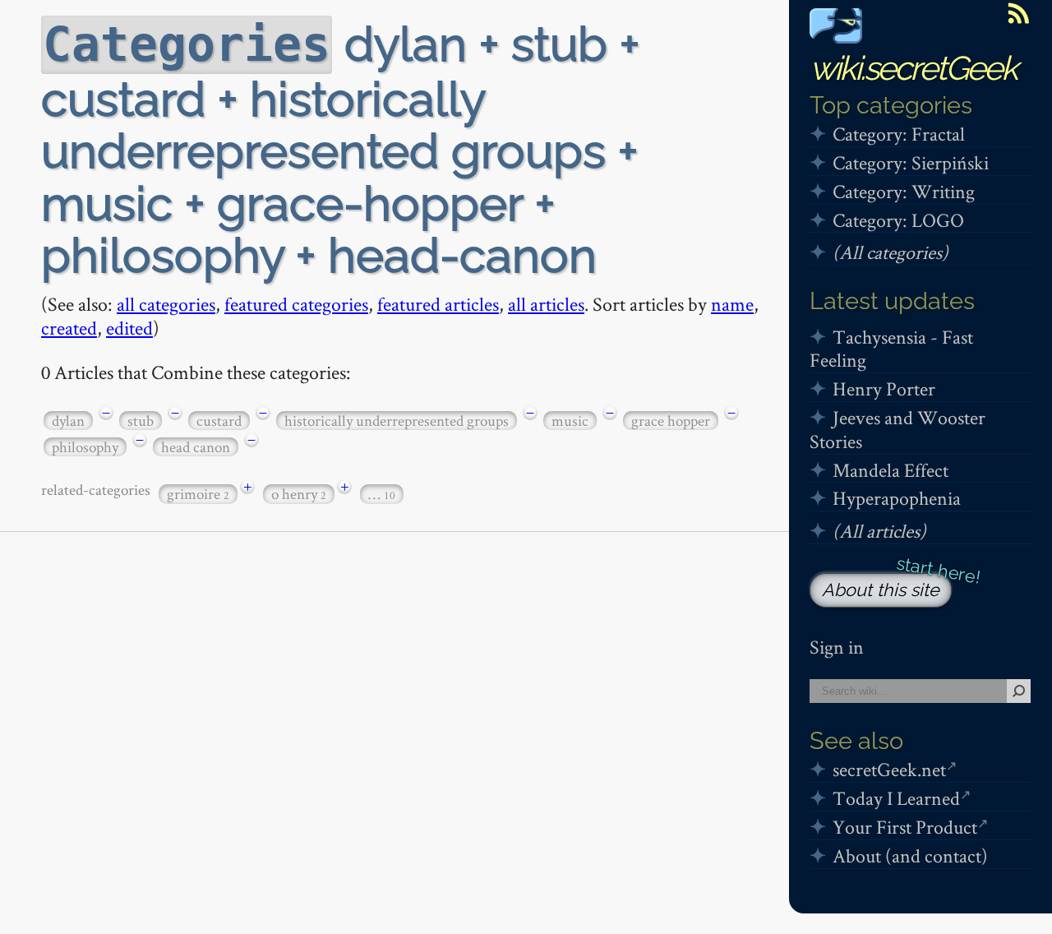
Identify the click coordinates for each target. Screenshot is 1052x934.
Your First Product (905, 826)
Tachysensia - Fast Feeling (891, 348)
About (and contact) (910, 855)
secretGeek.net (889, 769)
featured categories (296, 304)
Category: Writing (904, 191)
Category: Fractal (899, 133)
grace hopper (670, 420)
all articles (546, 304)
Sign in (837, 646)
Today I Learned (896, 798)
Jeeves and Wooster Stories (897, 429)
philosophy (85, 446)
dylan (68, 420)
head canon (195, 446)
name (732, 304)
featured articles (438, 304)
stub (140, 420)
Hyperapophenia (897, 498)
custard (219, 420)
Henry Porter (884, 388)
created (69, 327)
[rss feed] (1018, 13)
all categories (166, 304)
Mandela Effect (890, 470)
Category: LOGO (898, 220)
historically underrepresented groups (396, 420)
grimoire (198, 493)
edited (129, 327)
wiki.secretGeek (913, 68)
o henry (298, 493)
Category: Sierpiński (911, 162)
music (569, 420)
